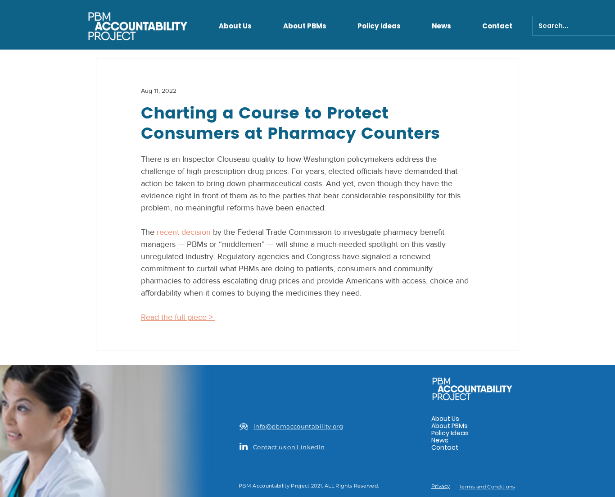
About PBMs (449, 425)
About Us (445, 418)
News (439, 440)
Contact (444, 447)
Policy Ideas (450, 433)
